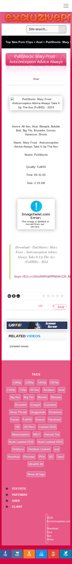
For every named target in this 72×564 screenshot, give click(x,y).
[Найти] (62, 29)
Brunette (20, 404)
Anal (36, 78)
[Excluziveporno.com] (6, 6)
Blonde (42, 397)
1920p (54, 382)
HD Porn (29, 426)
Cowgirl (35, 404)
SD (51, 456)
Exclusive (55, 412)
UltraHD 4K (35, 464)
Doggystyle (38, 412)
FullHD (27, 419)
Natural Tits (51, 434)
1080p (17, 382)
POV (42, 456)
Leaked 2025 (47, 426)
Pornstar (29, 456)
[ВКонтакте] (9, 296)
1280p (29, 382)
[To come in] (18, 6)
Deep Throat (18, 412)
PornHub (13, 456)
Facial (15, 419)
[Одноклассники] (14, 296)
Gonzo (40, 419)
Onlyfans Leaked (39, 449)
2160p (11, 389)
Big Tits (28, 397)
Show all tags (36, 474)
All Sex (34, 389)
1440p (42, 382)
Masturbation (20, 434)
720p (22, 389)
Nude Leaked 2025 (21, 441)
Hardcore (55, 419)
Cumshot (50, 404)
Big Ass (15, 397)
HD (17, 426)
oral (56, 449)
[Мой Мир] (18, 296)
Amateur (48, 389)
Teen (60, 456)
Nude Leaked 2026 (50, 441)
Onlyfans (18, 449)
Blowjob (56, 397)
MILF (36, 434)
